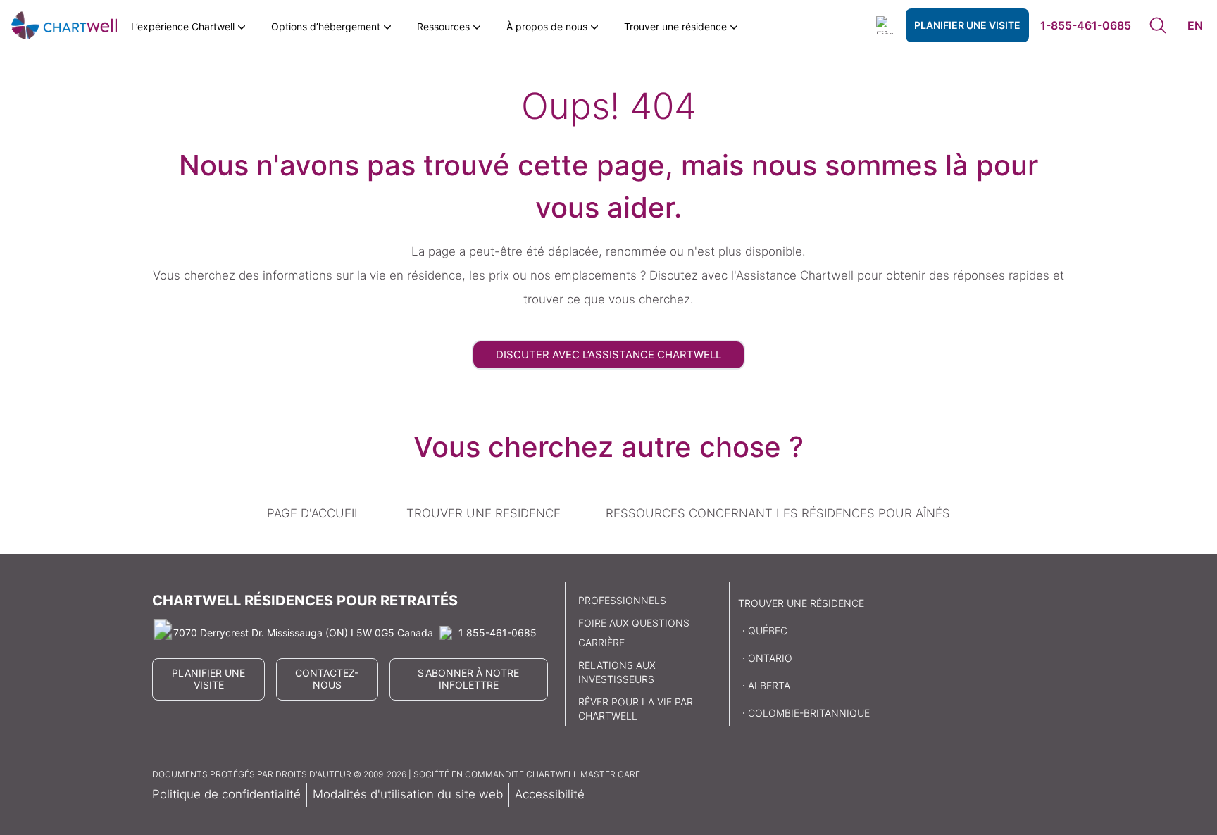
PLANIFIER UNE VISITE (967, 25)
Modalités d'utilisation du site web (408, 794)
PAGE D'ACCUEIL (314, 513)
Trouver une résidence (801, 603)
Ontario (770, 658)
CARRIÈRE (601, 642)
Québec (767, 630)
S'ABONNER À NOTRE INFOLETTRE (468, 679)
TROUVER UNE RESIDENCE (483, 513)
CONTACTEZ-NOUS (326, 679)
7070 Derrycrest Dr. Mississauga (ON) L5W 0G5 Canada (303, 633)
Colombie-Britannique (809, 713)
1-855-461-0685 (1085, 25)
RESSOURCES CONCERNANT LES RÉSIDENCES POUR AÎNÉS (778, 513)
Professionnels (622, 600)
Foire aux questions (633, 623)
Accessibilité (550, 794)
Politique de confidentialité (226, 794)
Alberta (769, 685)
